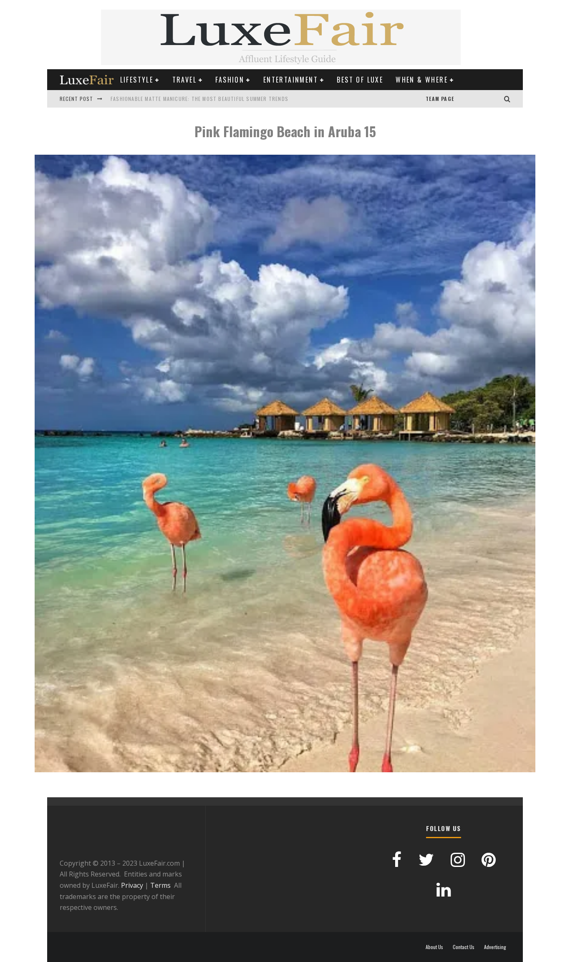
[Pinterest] (471, 99)
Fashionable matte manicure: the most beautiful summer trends (199, 98)
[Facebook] (479, 99)
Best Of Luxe (360, 80)
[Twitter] (487, 99)
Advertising (495, 946)
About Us (434, 946)
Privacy (132, 885)
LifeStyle (137, 80)
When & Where (422, 80)
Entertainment (290, 80)
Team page (440, 98)
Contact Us (463, 946)
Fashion (229, 80)
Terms (160, 885)
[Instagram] (496, 99)
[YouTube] (462, 99)
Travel (184, 80)
